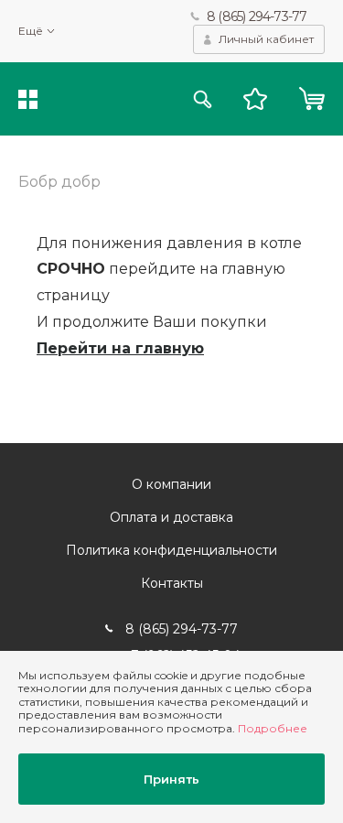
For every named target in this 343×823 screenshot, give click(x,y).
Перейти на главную (120, 348)
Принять (171, 779)
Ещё (30, 31)
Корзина (311, 99)
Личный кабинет (266, 39)
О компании (171, 484)
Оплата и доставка (171, 517)
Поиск (202, 99)
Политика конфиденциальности (171, 550)
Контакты (172, 583)
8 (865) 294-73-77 (256, 16)
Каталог (28, 99)
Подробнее (272, 728)
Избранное (255, 99)
